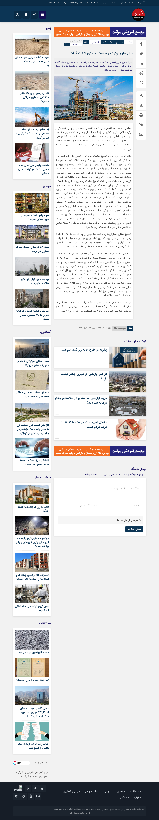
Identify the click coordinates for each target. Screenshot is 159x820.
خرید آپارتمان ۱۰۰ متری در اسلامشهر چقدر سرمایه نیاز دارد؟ (81, 400)
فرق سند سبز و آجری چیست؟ (32, 680)
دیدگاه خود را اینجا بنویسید (125, 488)
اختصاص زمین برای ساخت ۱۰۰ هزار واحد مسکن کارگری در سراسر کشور (32, 134)
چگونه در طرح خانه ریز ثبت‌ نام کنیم (84, 349)
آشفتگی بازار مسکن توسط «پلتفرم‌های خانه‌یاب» (34, 462)
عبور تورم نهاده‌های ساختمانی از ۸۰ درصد (32, 608)
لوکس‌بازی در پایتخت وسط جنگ (33, 509)
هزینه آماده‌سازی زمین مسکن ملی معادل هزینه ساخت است (32, 61)
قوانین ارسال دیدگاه (127, 520)
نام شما (136, 505)
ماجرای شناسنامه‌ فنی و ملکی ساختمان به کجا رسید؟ (32, 394)
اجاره (136, 797)
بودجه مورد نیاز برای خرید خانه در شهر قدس (34, 281)
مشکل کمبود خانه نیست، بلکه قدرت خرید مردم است (83, 424)
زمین (107, 791)
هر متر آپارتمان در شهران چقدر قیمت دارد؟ (84, 376)
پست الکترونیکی (88, 505)
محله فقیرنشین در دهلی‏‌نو (34, 652)
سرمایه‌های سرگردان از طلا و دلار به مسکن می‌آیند (33, 363)
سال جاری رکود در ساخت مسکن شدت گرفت (101, 53)
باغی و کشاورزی (70, 791)
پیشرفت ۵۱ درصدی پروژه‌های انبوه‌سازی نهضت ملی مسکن (32, 577)
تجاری (120, 791)
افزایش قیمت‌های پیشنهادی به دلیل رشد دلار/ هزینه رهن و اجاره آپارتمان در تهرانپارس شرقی (32, 431)
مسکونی (123, 797)
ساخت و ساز (91, 791)
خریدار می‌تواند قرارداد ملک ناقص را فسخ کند (33, 746)
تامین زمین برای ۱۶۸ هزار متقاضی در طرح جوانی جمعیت (35, 97)
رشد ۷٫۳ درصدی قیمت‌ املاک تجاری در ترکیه (32, 249)
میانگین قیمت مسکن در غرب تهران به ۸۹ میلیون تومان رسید (32, 315)
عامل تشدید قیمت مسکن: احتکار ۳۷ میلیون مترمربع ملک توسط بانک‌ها (34, 712)
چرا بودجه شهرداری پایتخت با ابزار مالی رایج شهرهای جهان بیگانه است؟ (32, 542)
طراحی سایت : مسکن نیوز (79, 813)
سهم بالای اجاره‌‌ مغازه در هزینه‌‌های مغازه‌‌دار (35, 217)
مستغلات (134, 791)
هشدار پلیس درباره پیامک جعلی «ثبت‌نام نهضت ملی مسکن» (33, 169)
